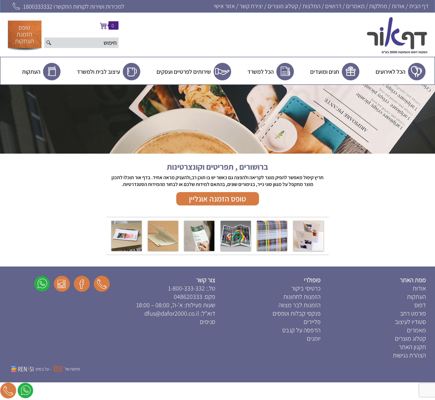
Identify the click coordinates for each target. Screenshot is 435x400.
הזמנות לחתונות (302, 296)
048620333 (188, 296)
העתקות (416, 296)
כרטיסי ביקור (306, 288)
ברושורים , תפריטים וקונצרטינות (217, 166)
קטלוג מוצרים (283, 6)
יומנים (314, 338)
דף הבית (418, 6)
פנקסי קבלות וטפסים (297, 313)
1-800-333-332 (186, 288)
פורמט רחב (413, 313)
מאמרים (355, 6)
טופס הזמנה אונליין (217, 198)
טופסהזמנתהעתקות (24, 34)
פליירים (312, 321)
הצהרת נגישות (409, 355)
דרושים (333, 6)
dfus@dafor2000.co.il (171, 313)
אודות (398, 6)
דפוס (420, 305)
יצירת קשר (251, 6)
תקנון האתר (412, 347)
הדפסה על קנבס (301, 330)
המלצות (311, 6)
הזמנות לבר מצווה (299, 305)
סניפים (207, 321)
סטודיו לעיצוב (410, 321)
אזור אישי (224, 6)
